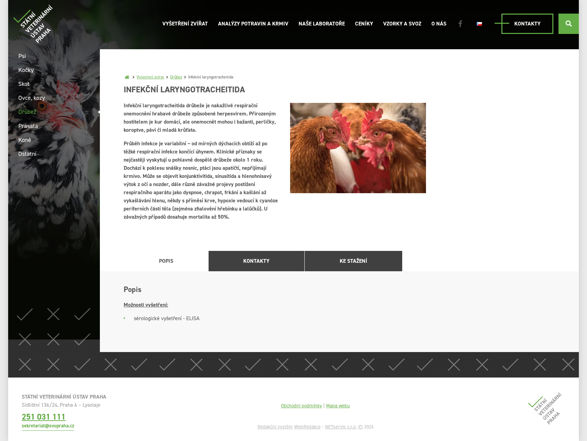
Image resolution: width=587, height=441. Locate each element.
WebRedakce (307, 426)
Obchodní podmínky (301, 405)
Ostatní (27, 154)
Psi (22, 56)
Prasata (28, 126)
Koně (24, 140)
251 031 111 (44, 417)
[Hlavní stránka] (127, 77)
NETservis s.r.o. (341, 426)
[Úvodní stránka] (33, 23)
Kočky (26, 70)
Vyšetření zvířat (185, 23)
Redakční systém (275, 426)
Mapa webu (338, 405)
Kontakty (527, 23)
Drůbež (176, 77)
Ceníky (364, 23)
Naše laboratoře (322, 23)
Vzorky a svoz (402, 23)
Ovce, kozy (31, 98)
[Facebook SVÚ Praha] (460, 24)
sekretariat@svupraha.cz (48, 425)
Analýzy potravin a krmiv (253, 23)
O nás (438, 23)
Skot (24, 84)
